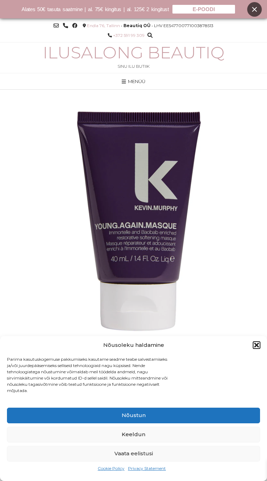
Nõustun (134, 415)
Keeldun (133, 434)
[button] (256, 345)
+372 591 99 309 (129, 35)
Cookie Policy (111, 468)
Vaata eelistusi (133, 453)
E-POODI (204, 9)
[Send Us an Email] (56, 25)
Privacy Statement (147, 468)
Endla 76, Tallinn (103, 25)
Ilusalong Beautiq (134, 52)
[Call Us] (65, 25)
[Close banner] (254, 9)
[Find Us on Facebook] (75, 25)
